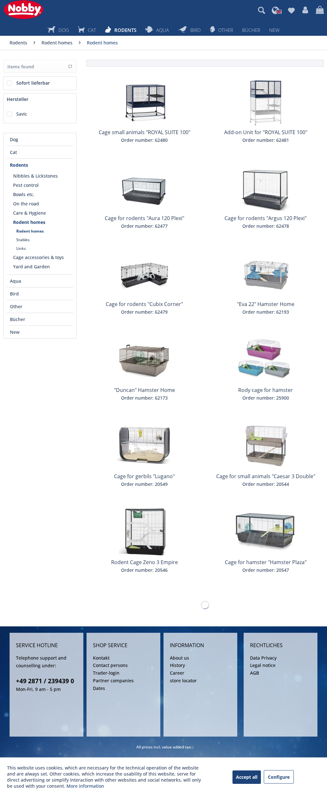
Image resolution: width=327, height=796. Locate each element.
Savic (21, 114)
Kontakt (101, 658)
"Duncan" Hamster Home (144, 390)
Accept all (246, 777)
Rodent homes (29, 222)
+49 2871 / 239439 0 (45, 681)
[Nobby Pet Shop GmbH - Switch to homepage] (23, 9)
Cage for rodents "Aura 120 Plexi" (144, 218)
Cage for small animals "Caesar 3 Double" (265, 476)
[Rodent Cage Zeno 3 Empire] (144, 531)
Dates (99, 688)
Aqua (15, 281)
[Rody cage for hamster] (266, 359)
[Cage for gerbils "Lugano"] (144, 445)
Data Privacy (263, 658)
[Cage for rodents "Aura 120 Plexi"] (144, 187)
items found (20, 67)
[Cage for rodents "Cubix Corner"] (144, 273)
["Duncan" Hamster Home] (144, 359)
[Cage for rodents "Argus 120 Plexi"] (266, 187)
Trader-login (106, 673)
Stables (23, 239)
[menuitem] (261, 10)
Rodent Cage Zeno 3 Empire (144, 562)
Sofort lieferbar (33, 83)
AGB (254, 673)
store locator (183, 680)
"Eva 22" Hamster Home (265, 304)
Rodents (19, 165)
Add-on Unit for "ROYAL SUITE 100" (265, 132)
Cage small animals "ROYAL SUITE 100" (144, 132)
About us (179, 658)
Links (21, 248)
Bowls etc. (23, 194)
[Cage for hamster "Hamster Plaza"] (266, 531)
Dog (14, 139)
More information (85, 786)
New (14, 332)
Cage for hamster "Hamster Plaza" (266, 562)
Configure (279, 777)
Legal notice (263, 665)
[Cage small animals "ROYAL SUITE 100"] (144, 101)
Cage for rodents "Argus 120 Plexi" (265, 218)
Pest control (26, 185)
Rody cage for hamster (265, 390)
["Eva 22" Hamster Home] (266, 273)
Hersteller (17, 99)
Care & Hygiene (29, 213)
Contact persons (110, 665)
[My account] (305, 10)
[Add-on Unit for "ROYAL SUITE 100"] (266, 101)
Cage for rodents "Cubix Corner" (144, 304)
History (177, 665)
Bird (14, 294)
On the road (26, 204)
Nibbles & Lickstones (35, 176)
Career (177, 673)
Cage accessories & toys (38, 257)
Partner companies (113, 680)
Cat (13, 152)
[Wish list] (291, 10)
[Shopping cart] (320, 10)
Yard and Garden (31, 267)
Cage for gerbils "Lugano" (144, 476)
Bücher (17, 319)
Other (16, 306)
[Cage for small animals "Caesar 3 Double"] (266, 445)
